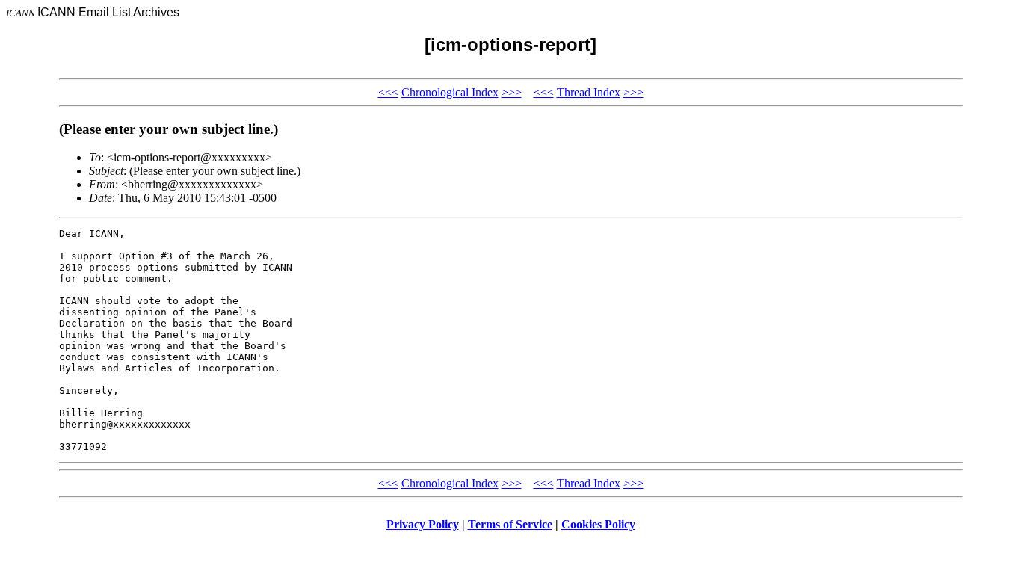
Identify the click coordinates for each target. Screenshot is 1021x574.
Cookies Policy (598, 524)
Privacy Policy (422, 524)
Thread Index (588, 92)
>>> (512, 92)
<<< (388, 92)
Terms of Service (510, 524)
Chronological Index (450, 92)
